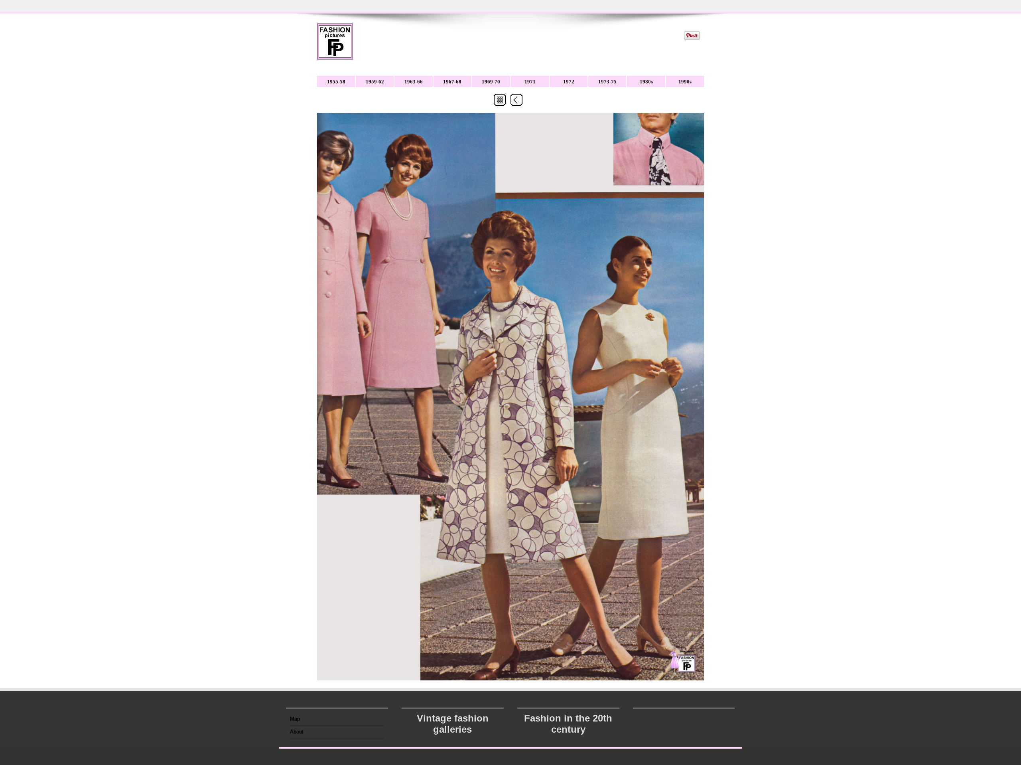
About (297, 732)
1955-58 (336, 82)
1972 (568, 82)
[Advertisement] (518, 41)
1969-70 (491, 82)
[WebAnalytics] (684, 716)
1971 (530, 82)
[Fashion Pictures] (335, 46)
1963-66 (413, 82)
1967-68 (452, 82)
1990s (685, 82)
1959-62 (375, 82)
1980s (646, 82)
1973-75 (607, 82)
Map (295, 719)
